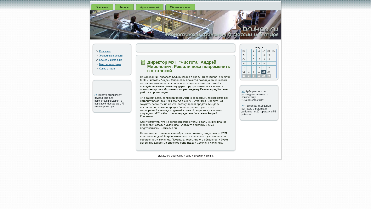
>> (96, 94)
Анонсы (124, 7)
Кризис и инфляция (110, 59)
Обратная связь (180, 7)
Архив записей (149, 7)
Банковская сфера (110, 64)
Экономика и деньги (111, 55)
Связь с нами (107, 68)
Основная (102, 7)
